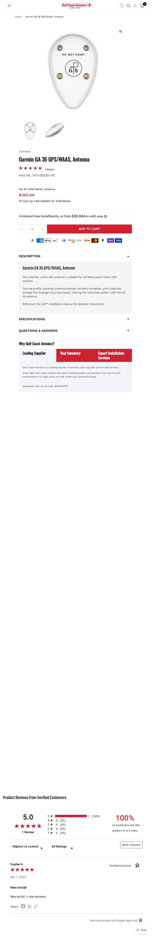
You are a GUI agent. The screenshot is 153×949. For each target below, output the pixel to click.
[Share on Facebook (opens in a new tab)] (23, 906)
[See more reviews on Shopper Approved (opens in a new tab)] (36, 906)
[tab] (38, 355)
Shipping (26, 201)
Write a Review (131, 844)
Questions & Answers (38, 331)
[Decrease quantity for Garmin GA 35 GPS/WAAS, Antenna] (22, 229)
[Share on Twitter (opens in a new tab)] (29, 906)
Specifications (32, 319)
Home (18, 16)
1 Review (49, 169)
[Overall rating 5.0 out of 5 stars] (30, 169)
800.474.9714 (61, 386)
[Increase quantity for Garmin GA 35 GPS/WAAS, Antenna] (42, 229)
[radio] (76, 816)
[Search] (128, 6)
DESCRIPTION (29, 256)
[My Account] (135, 6)
